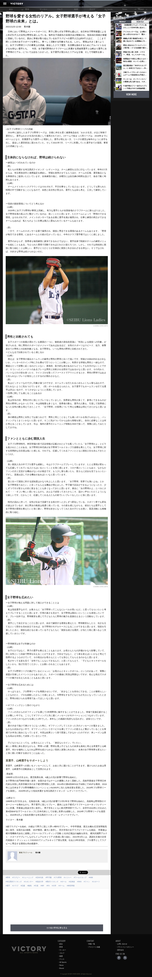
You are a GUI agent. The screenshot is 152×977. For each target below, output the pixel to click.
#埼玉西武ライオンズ (14, 882)
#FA (48, 886)
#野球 (8, 877)
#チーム (61, 886)
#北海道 (72, 882)
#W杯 (91, 877)
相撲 (76, 9)
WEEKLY (122, 21)
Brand (141, 9)
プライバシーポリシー (125, 947)
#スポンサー (28, 882)
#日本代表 (39, 877)
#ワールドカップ (80, 877)
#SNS (79, 882)
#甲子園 (49, 877)
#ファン (87, 882)
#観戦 (29, 886)
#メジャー (67, 877)
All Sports (108, 9)
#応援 (23, 886)
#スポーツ (96, 882)
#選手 (8, 886)
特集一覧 (91, 944)
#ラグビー (16, 877)
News (124, 9)
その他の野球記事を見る (56, 928)
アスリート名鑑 (94, 947)
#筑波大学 (39, 882)
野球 (27, 9)
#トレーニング (27, 877)
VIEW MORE (131, 94)
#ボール (63, 882)
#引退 (36, 886)
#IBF (42, 886)
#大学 (54, 886)
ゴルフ (60, 9)
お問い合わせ (122, 944)
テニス (92, 9)
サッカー (43, 9)
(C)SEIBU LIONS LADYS (100, 326)
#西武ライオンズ (52, 882)
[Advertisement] (59, 905)
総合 (11, 9)
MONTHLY (140, 21)
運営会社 (120, 950)
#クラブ (15, 886)
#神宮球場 (70, 886)
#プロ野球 (58, 877)
